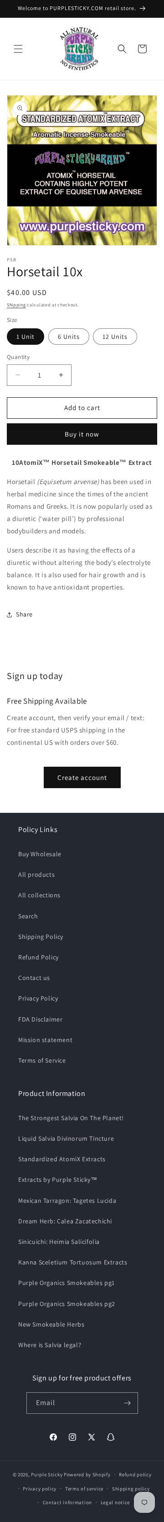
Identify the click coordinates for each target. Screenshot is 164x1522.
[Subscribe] (128, 1403)
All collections (39, 895)
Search (28, 916)
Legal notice (115, 1502)
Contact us (34, 978)
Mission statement (45, 1040)
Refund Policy (38, 957)
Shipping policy (131, 1488)
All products (36, 874)
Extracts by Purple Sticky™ (57, 1179)
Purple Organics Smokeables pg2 (66, 1304)
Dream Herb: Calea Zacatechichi (65, 1221)
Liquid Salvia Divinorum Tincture (66, 1138)
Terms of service (84, 1488)
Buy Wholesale (40, 854)
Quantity (18, 357)
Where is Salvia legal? (49, 1345)
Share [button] (24, 614)
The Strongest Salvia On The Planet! (71, 1118)
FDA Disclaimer (40, 1019)
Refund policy (135, 1474)
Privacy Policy (38, 998)
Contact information (67, 1502)
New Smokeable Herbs (51, 1324)
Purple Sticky (46, 1474)
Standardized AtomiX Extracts (62, 1159)
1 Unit (25, 336)
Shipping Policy (40, 936)
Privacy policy (39, 1488)
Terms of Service (42, 1060)
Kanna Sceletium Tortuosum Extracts (72, 1262)
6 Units (69, 336)
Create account (82, 777)
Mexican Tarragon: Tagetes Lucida (67, 1200)
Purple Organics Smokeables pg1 (66, 1283)
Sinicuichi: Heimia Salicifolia (59, 1242)
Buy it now (82, 434)
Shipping (16, 305)
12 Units (115, 336)
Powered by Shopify (87, 1474)
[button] (18, 49)
